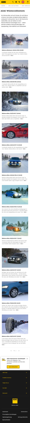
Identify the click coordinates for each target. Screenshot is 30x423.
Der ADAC (5, 388)
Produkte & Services (7, 377)
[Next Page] (19, 351)
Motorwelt (5, 393)
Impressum (5, 411)
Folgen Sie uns (6, 382)
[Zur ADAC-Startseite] (3, 2)
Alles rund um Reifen (13, 5)
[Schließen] (27, 359)
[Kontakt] (19, 2)
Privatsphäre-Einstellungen (9, 414)
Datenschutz (24, 411)
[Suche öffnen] (13, 2)
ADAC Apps (5, 372)
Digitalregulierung (7, 417)
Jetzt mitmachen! (13, 366)
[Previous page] (11, 351)
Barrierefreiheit (6, 419)
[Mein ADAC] (16, 2)
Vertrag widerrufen (23, 417)
